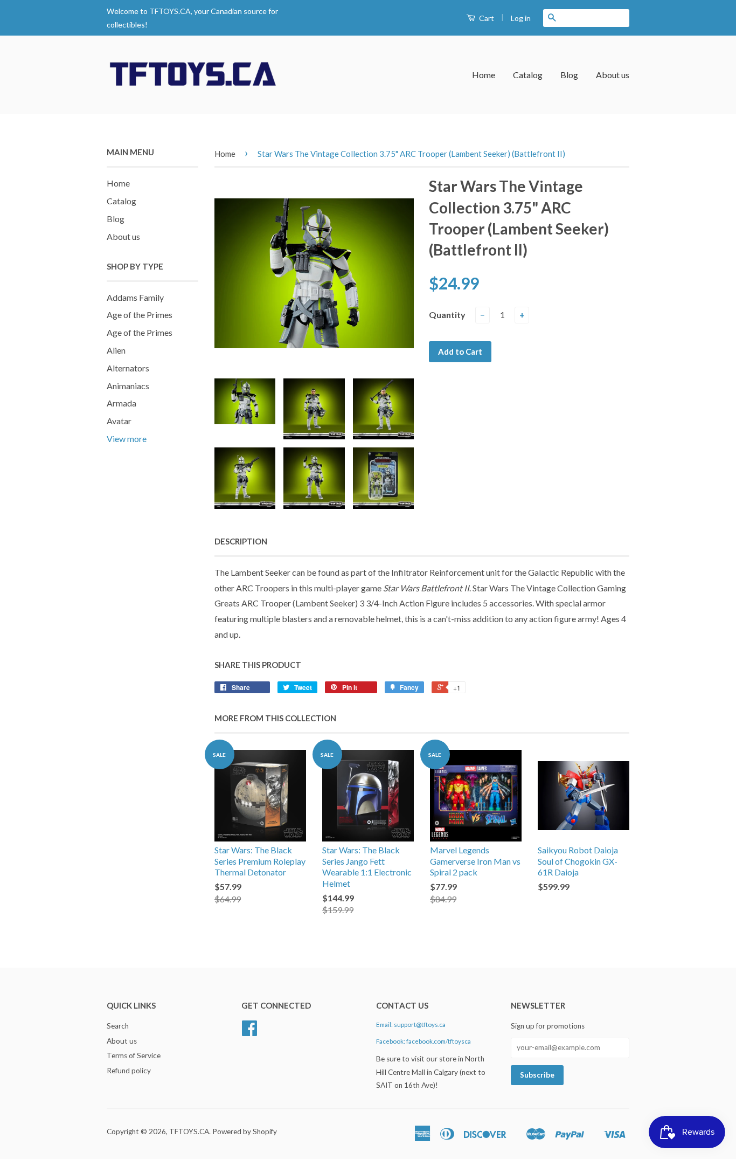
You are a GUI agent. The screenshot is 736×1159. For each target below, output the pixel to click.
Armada (121, 403)
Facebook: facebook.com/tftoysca (423, 1041)
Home (483, 75)
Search (118, 1026)
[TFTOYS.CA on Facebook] (249, 1031)
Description (240, 541)
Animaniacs (128, 386)
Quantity (447, 314)
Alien (116, 350)
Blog (569, 75)
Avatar (119, 421)
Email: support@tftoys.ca (411, 1024)
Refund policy (129, 1070)
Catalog (528, 75)
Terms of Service (134, 1055)
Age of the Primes (139, 314)
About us (612, 75)
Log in (521, 18)
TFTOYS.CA (189, 1131)
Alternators (128, 368)
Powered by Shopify (244, 1131)
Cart (485, 18)
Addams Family (135, 297)
